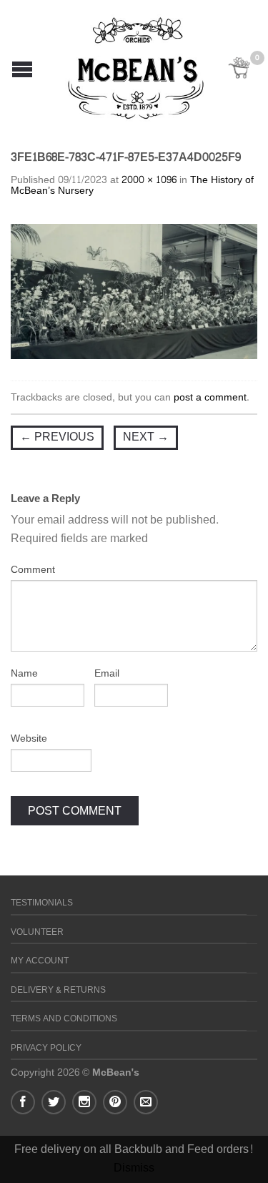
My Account (40, 960)
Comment (33, 570)
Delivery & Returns (58, 990)
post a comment (210, 397)
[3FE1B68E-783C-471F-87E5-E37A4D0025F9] (134, 295)
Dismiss (134, 1167)
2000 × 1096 (149, 179)
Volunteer (37, 932)
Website (29, 739)
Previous (57, 436)
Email (106, 674)
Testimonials (42, 902)
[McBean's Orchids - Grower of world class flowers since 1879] (135, 64)
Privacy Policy (46, 1048)
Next (146, 436)
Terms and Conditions (64, 1018)
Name (24, 674)
